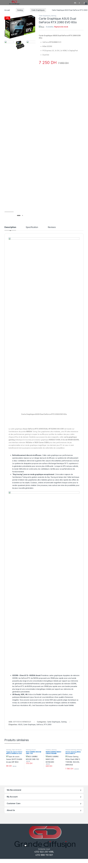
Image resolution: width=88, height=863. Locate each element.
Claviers (48, 750)
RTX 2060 (47, 724)
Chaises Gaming (70, 750)
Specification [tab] (32, 227)
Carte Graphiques (38, 10)
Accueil (7, 10)
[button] (33, 17)
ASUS (20, 724)
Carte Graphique (29, 724)
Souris (34, 750)
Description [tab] (10, 227)
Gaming (20, 10)
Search (75, 2)
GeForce (39, 724)
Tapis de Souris (17, 750)
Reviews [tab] (52, 227)
